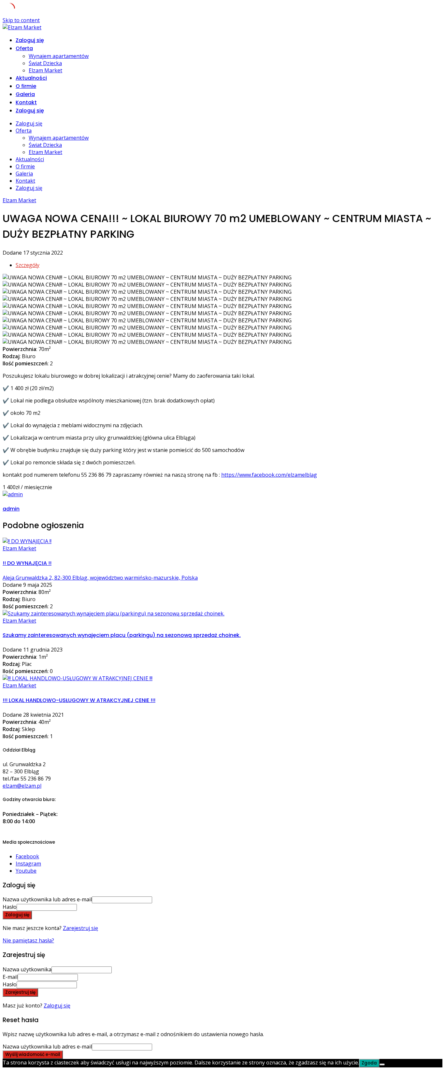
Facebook (27, 856)
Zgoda (369, 1063)
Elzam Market (45, 70)
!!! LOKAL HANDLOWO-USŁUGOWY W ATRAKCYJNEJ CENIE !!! (79, 700)
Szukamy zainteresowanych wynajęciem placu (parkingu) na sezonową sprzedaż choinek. (122, 635)
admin (11, 509)
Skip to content (21, 20)
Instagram (28, 863)
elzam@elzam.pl (22, 785)
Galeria (25, 94)
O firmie (26, 86)
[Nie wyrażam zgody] (382, 1064)
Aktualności (31, 78)
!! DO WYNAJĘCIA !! (27, 563)
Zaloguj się (57, 1005)
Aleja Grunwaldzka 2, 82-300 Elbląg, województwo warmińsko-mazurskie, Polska (100, 577)
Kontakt (26, 102)
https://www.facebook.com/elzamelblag (269, 474)
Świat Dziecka (45, 63)
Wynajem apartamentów (59, 56)
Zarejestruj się (80, 928)
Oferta (24, 48)
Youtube (26, 870)
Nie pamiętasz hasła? (28, 940)
